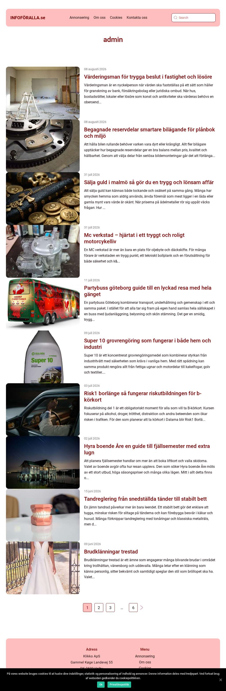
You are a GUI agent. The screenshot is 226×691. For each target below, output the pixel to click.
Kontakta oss (137, 17)
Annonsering (79, 17)
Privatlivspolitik (119, 684)
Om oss (99, 17)
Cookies (116, 17)
